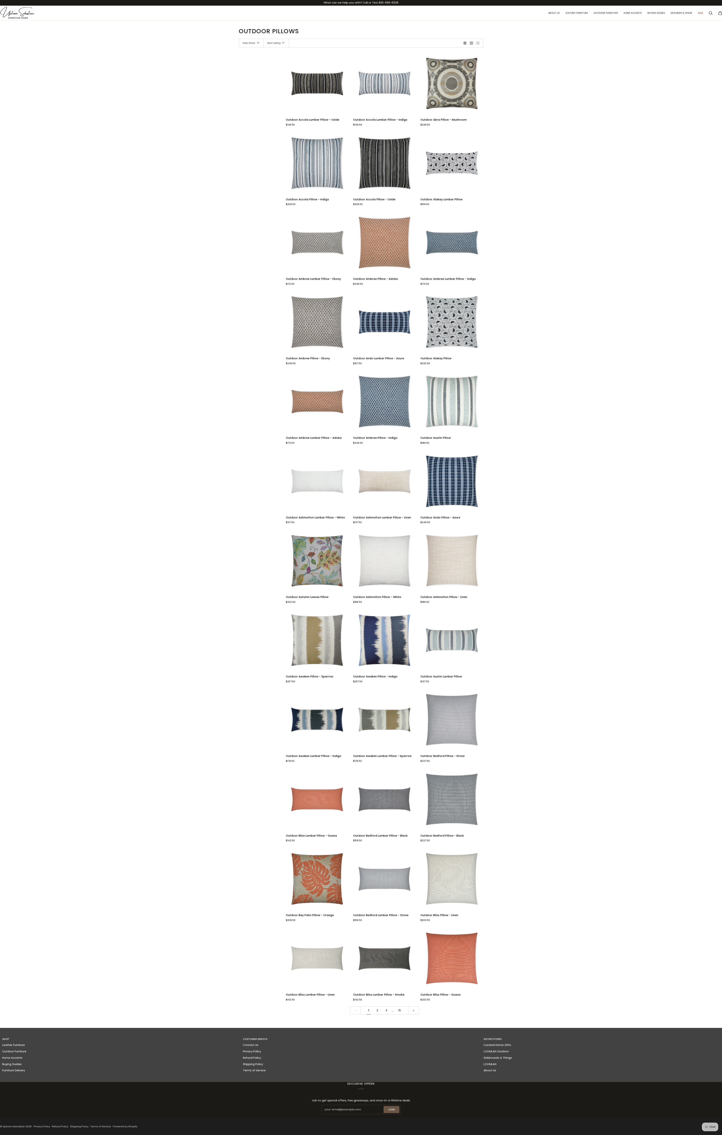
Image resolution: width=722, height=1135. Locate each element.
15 (399, 1010)
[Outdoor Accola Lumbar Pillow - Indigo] (384, 83)
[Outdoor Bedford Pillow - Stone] (451, 719)
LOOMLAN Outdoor (496, 1051)
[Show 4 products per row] (479, 43)
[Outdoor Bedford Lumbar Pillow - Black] (384, 799)
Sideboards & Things (498, 1058)
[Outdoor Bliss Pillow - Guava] (451, 958)
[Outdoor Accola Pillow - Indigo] (317, 163)
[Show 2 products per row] (465, 43)
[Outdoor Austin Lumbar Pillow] (451, 640)
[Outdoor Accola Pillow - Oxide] (384, 163)
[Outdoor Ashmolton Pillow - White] (384, 560)
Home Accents (12, 1058)
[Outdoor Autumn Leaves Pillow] (317, 560)
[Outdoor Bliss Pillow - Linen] (451, 878)
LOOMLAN (490, 1064)
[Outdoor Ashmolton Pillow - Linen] (451, 560)
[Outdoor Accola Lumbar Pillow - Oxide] (317, 83)
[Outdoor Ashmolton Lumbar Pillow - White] (317, 481)
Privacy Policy (252, 1051)
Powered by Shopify (125, 1126)
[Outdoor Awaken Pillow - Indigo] (384, 640)
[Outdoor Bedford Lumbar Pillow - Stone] (384, 878)
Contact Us (250, 1045)
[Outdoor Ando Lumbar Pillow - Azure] (384, 322)
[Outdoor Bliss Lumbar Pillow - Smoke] (384, 958)
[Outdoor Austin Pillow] (451, 401)
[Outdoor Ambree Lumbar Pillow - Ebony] (317, 242)
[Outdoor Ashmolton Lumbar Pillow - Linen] (384, 481)
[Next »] (413, 1010)
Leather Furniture (13, 1045)
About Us (490, 1070)
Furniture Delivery (13, 1070)
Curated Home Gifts (497, 1045)
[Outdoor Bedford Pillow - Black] (451, 799)
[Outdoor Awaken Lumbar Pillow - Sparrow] (384, 719)
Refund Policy (252, 1058)
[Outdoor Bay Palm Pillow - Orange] (317, 878)
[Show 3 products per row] (471, 43)
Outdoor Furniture (14, 1051)
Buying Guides (12, 1064)
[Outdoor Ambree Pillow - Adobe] (384, 242)
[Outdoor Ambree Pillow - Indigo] (384, 401)
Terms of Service (254, 1070)
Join (391, 1109)
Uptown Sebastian (14, 1126)
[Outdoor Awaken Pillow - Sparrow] (317, 640)
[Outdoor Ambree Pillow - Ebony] (317, 322)
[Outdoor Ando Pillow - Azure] (451, 481)
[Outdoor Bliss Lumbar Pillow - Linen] (317, 958)
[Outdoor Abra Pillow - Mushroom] (451, 83)
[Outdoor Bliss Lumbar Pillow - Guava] (317, 799)
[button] (577, 13)
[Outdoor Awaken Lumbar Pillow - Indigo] (317, 719)
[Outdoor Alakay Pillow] (451, 322)
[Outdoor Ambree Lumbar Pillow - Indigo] (451, 242)
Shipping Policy (253, 1064)
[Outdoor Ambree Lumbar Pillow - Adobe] (317, 401)
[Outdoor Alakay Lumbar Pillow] (451, 163)
